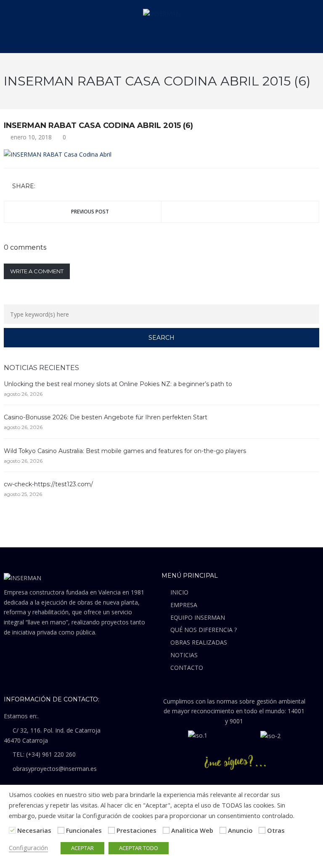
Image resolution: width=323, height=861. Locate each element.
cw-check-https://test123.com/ (48, 484)
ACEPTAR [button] (82, 848)
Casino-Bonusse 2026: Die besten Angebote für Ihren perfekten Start (105, 417)
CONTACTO (186, 668)
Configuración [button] (28, 847)
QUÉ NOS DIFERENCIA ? (203, 630)
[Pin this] (80, 186)
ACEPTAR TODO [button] (138, 848)
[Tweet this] (55, 186)
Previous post (90, 211)
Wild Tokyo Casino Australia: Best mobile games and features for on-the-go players (125, 451)
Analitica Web (192, 830)
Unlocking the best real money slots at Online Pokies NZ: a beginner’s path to (118, 384)
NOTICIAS (184, 655)
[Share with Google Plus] (68, 186)
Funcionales (84, 830)
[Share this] (43, 186)
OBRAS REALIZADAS (198, 642)
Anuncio (240, 830)
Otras (276, 830)
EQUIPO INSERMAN (197, 617)
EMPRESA (183, 605)
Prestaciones (136, 830)
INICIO (179, 592)
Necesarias (34, 830)
